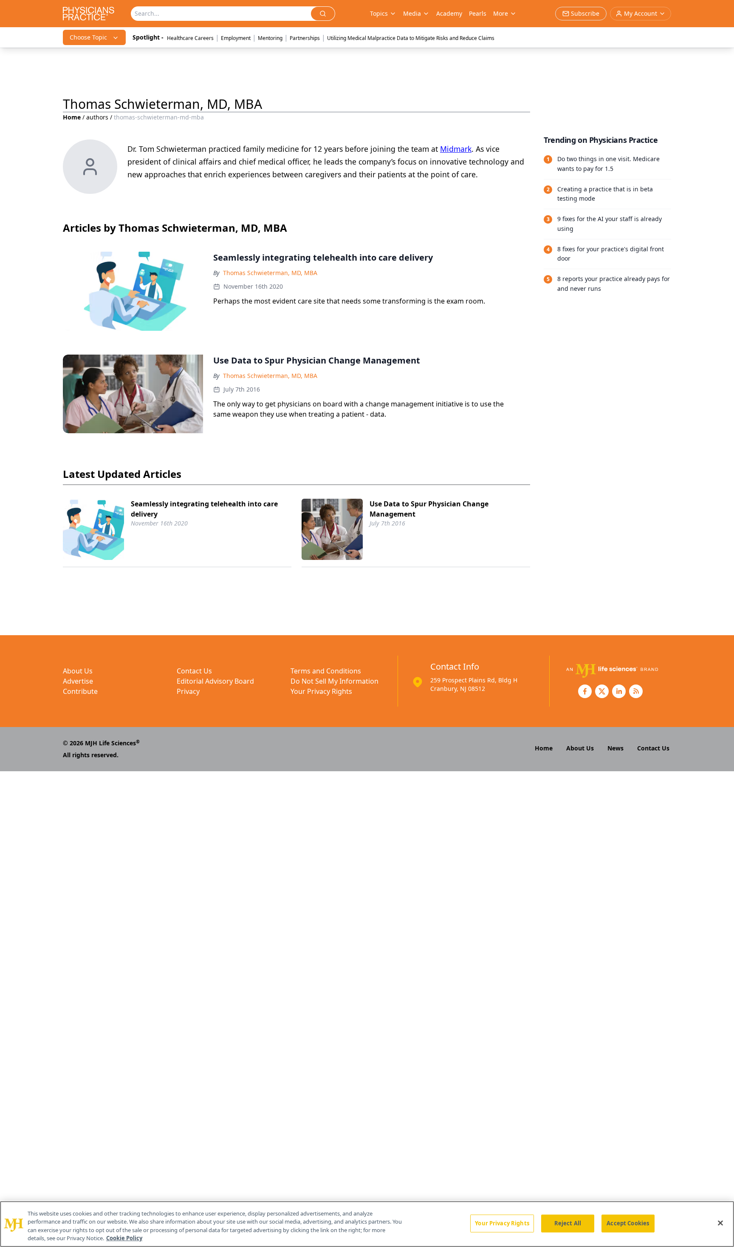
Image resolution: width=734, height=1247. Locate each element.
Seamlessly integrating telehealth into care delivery (204, 509)
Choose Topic (88, 37)
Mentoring (270, 38)
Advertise (78, 681)
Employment (236, 38)
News (615, 748)
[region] (367, 1224)
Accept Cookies (628, 1223)
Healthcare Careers (190, 38)
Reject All (567, 1223)
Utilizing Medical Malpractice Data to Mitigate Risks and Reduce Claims (410, 38)
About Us (78, 671)
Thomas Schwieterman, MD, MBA (270, 273)
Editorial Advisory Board (215, 681)
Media (412, 13)
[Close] (720, 1222)
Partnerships (305, 38)
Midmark (455, 149)
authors (97, 117)
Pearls (477, 13)
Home (72, 117)
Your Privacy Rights (321, 691)
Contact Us (194, 671)
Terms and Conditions (326, 671)
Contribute (80, 691)
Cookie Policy (124, 1238)
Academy (449, 13)
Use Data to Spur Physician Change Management (429, 509)
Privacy (188, 691)
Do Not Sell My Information (334, 681)
